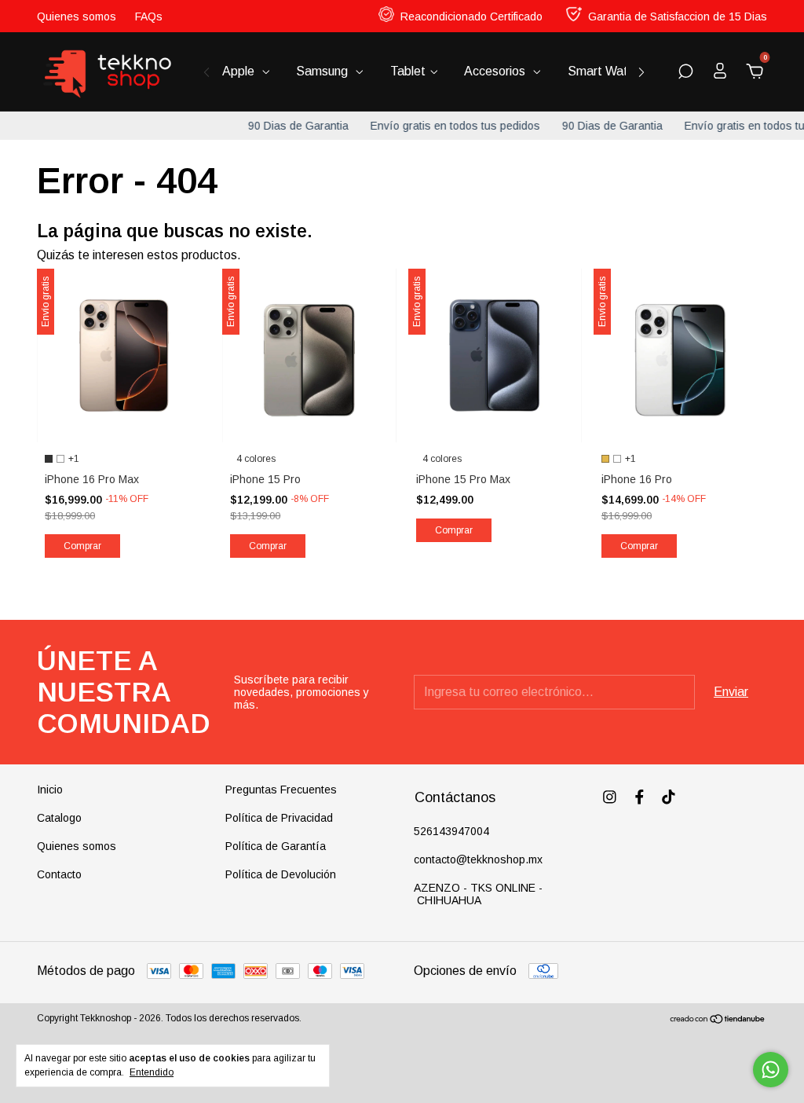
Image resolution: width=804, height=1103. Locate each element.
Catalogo (59, 818)
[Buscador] (685, 71)
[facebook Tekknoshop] (639, 797)
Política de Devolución (280, 874)
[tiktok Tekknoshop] (668, 797)
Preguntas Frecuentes (281, 789)
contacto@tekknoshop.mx (478, 859)
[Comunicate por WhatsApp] (770, 1069)
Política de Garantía (275, 846)
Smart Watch (606, 71)
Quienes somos (76, 16)
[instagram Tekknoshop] (609, 797)
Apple (240, 71)
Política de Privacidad (279, 818)
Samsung (323, 71)
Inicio (50, 789)
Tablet (408, 71)
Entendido (152, 1072)
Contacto (59, 874)
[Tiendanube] (718, 1020)
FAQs (149, 16)
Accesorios (496, 71)
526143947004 (451, 831)
